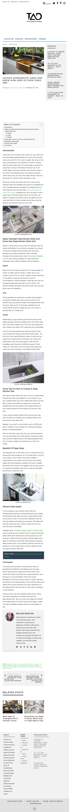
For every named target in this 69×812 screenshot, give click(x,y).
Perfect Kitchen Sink (26, 666)
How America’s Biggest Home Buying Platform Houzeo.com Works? (34, 679)
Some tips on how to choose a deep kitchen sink (20, 139)
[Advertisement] (34, 32)
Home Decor (19, 39)
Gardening (42, 39)
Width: (10, 137)
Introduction (8, 127)
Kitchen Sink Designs (10, 666)
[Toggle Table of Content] (40, 124)
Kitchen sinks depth (11, 143)
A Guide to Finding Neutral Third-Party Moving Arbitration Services (56, 55)
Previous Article (14, 674)
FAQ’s (24, 754)
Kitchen (22, 87)
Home (4, 44)
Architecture (8, 39)
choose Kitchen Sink (24, 664)
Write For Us (24, 1)
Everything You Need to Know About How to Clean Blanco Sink (33, 719)
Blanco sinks (11, 664)
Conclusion (8, 145)
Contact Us (14, 1)
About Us (6, 1)
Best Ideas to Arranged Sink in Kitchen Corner (10, 719)
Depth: (10, 133)
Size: (9, 135)
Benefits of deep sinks (12, 141)
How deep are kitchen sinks (29, 665)
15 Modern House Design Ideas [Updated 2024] (55, 75)
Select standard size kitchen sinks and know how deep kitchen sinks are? (22, 130)
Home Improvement (31, 39)
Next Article (34, 674)
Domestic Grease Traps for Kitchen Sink (28, 530)
